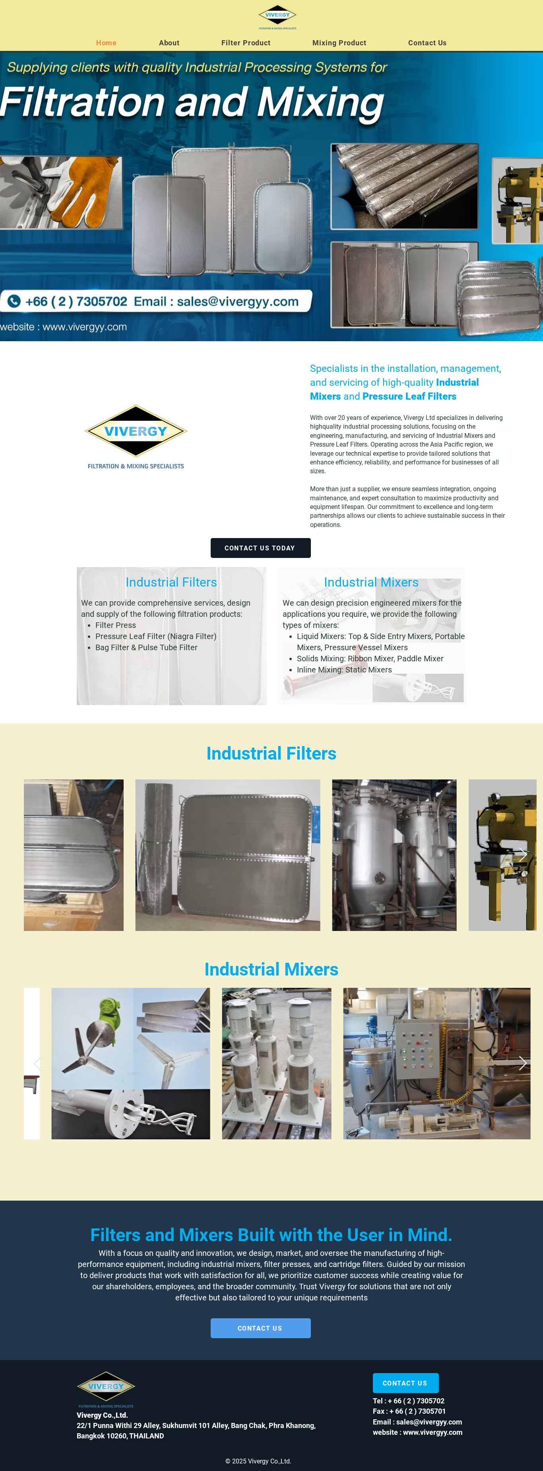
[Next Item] (522, 855)
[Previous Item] (37, 855)
